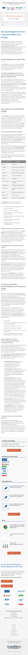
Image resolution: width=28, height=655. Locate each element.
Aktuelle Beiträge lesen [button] (13, 553)
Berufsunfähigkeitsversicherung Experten (14, 3)
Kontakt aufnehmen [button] (6, 585)
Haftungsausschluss (14, 634)
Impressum (14, 629)
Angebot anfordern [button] (6, 581)
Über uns (14, 626)
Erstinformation (14, 631)
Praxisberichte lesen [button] (13, 514)
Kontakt (14, 624)
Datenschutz (14, 633)
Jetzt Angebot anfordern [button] (13, 450)
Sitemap (14, 628)
